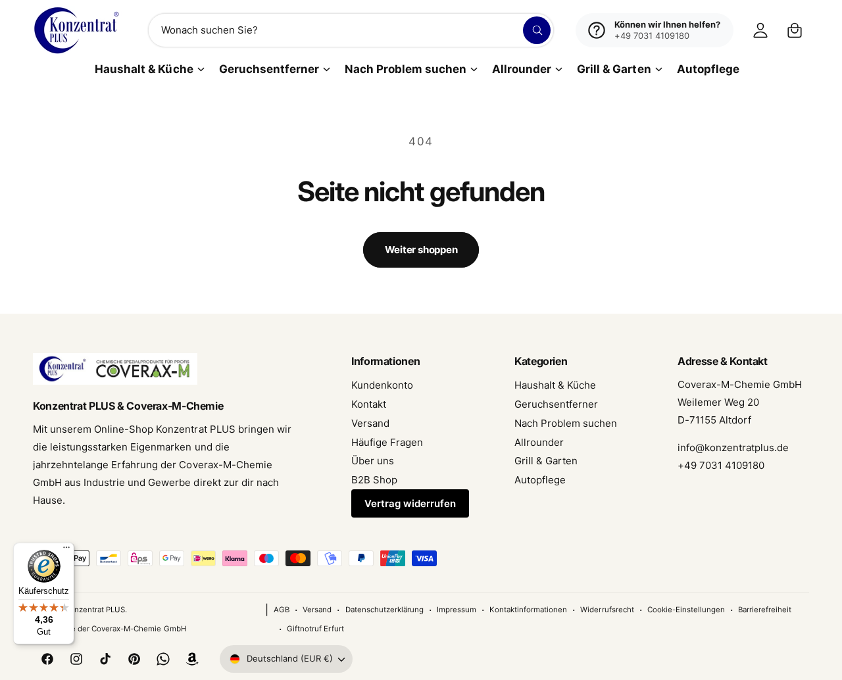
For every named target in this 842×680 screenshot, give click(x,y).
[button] (795, 30)
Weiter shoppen (421, 249)
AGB (281, 609)
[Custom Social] (192, 658)
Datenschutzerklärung (384, 609)
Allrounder (521, 69)
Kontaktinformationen (528, 609)
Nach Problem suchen (405, 69)
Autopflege (540, 480)
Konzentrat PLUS (94, 609)
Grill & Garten (614, 69)
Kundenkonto (382, 385)
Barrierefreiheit (764, 609)
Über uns (372, 460)
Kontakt (368, 404)
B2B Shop (374, 480)
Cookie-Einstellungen (686, 609)
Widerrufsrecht (606, 609)
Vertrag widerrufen (410, 503)
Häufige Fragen (387, 442)
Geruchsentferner (269, 69)
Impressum (456, 609)
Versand (370, 423)
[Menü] (66, 550)
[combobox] (351, 30)
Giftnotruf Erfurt (315, 628)
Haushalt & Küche (144, 69)
